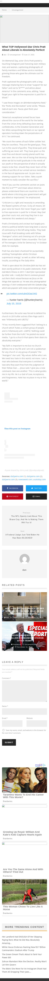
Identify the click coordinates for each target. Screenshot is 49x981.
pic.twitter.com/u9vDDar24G (22, 293)
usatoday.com (39, 479)
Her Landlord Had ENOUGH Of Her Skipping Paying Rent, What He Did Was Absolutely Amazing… (22, 939)
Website (30, 718)
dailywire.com (16, 476)
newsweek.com (25, 479)
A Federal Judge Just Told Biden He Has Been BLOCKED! (22, 534)
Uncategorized (15, 55)
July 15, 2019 (14, 303)
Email (5, 718)
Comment (6, 678)
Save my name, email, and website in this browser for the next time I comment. (24, 731)
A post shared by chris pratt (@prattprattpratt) (24, 470)
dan (4, 55)
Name (5, 706)
